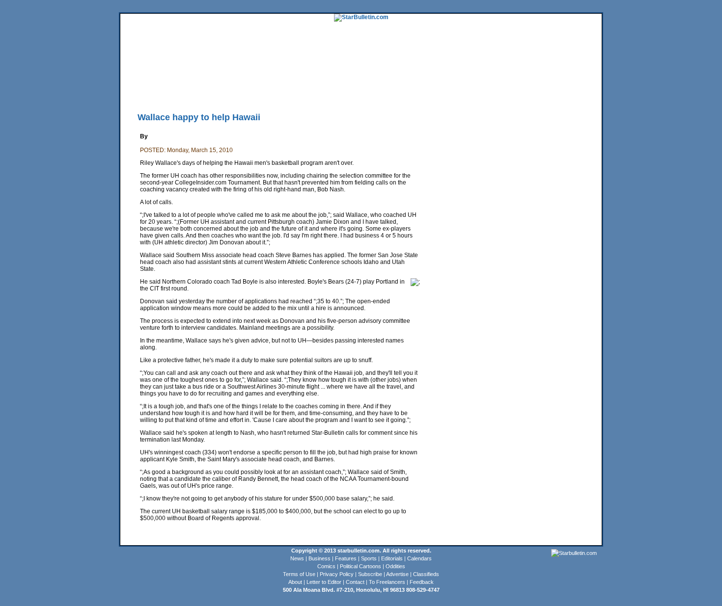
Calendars (419, 558)
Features (346, 558)
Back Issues (135, 91)
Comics (326, 566)
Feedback (422, 582)
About (295, 582)
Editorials (392, 558)
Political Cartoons (360, 566)
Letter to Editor (323, 582)
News (297, 558)
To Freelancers (387, 582)
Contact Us (395, 91)
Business (319, 558)
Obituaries (365, 91)
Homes (533, 76)
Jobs (550, 76)
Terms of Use (299, 574)
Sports (369, 558)
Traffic (307, 91)
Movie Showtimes (212, 91)
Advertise (397, 574)
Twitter (259, 91)
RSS (242, 91)
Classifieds (587, 76)
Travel (300, 76)
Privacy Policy (337, 574)
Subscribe (370, 574)
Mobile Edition (170, 91)
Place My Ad (334, 91)
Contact (355, 582)
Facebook (283, 91)
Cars (565, 76)
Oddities (395, 566)
